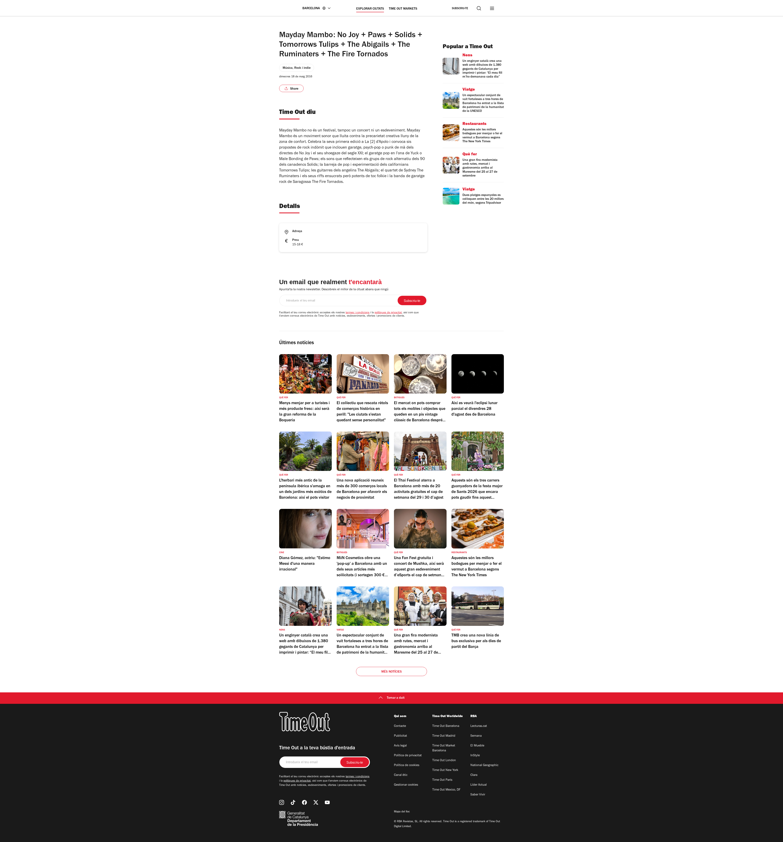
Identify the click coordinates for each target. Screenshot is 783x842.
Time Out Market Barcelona (443, 748)
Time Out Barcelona (445, 726)
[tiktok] (293, 802)
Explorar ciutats (370, 9)
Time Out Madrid (443, 736)
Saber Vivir (477, 794)
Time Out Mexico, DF (446, 790)
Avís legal (400, 745)
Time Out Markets (403, 9)
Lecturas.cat (478, 726)
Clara (473, 775)
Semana (476, 736)
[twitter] (315, 802)
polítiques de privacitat (388, 312)
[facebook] (304, 802)
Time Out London (444, 760)
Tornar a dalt (396, 698)
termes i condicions (357, 312)
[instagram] (281, 802)
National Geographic (484, 765)
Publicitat (400, 736)
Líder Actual (478, 785)
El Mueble (477, 745)
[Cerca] (478, 8)
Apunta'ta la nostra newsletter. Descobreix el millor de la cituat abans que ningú (333, 289)
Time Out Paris (442, 780)
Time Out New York (445, 770)
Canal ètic (400, 775)
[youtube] (327, 802)
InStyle (475, 755)
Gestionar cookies (406, 785)
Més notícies (391, 672)
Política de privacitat (408, 755)
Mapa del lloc (402, 812)
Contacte (400, 726)
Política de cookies (406, 765)
